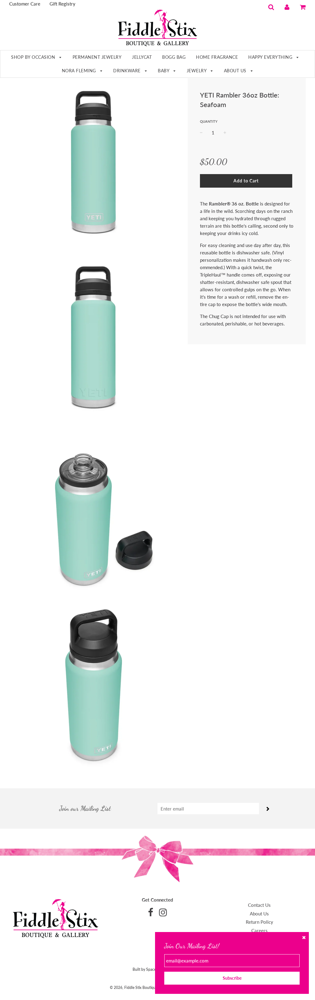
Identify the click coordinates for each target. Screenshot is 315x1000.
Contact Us (259, 905)
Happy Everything (271, 57)
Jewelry (197, 70)
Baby (164, 70)
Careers (259, 930)
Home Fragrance (217, 57)
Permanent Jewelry (97, 57)
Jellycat (142, 57)
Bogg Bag (173, 57)
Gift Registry (62, 3)
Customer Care (24, 3)
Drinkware (127, 70)
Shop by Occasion (34, 57)
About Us (236, 70)
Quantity (208, 121)
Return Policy (259, 922)
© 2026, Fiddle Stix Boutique (134, 987)
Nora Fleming (80, 70)
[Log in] (287, 7)
